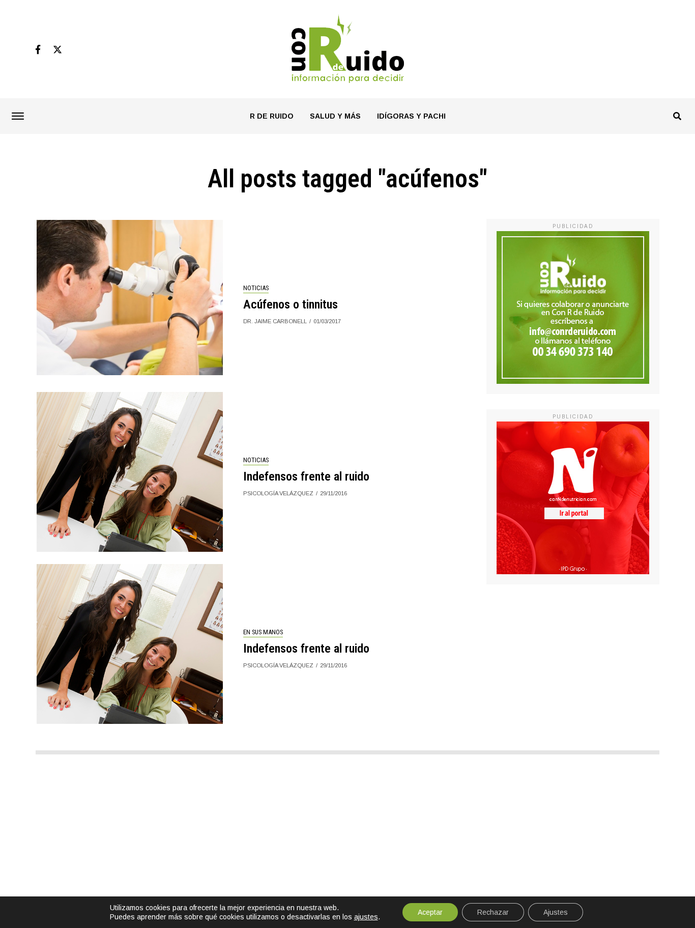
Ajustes (555, 912)
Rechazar (493, 912)
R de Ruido (272, 116)
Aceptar (430, 912)
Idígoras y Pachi (411, 116)
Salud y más (335, 116)
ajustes (366, 917)
